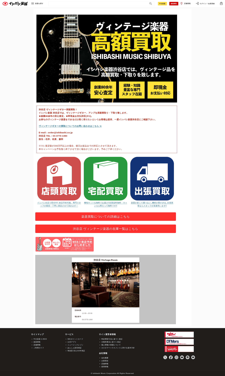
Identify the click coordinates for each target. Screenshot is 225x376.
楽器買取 (37, 342)
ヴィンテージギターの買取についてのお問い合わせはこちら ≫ (70, 126)
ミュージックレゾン (75, 345)
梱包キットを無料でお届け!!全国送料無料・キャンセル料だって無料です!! (105, 204)
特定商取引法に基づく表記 (111, 339)
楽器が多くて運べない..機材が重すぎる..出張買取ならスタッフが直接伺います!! (152, 204)
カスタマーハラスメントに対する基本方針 (118, 348)
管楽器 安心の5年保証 (76, 351)
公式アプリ (72, 342)
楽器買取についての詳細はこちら (105, 216)
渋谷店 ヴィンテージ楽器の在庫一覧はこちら (105, 228)
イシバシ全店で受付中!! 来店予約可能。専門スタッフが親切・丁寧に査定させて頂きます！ (59, 204)
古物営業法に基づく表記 (111, 342)
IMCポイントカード (75, 339)
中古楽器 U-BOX (40, 339)
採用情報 (104, 367)
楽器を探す (39, 3)
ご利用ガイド (39, 348)
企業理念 (104, 361)
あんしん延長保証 (75, 348)
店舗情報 (187, 3)
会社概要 (104, 358)
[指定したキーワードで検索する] (150, 3)
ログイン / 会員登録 (207, 3)
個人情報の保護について (111, 345)
